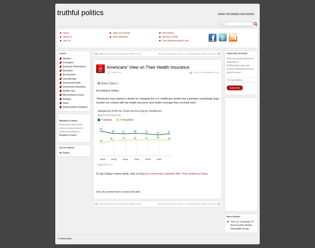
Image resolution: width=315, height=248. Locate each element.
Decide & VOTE (170, 37)
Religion (67, 99)
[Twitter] (222, 38)
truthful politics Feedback (75, 107)
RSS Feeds (168, 33)
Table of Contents (121, 33)
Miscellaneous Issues (73, 95)
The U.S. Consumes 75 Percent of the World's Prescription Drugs (242, 225)
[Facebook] (212, 38)
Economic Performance (74, 66)
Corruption (68, 62)
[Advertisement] (241, 153)
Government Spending (74, 87)
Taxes (66, 103)
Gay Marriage (69, 79)
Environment (69, 74)
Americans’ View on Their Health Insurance (148, 67)
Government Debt (71, 83)
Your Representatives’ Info (175, 40)
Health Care (116, 72)
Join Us (67, 40)
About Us (67, 37)
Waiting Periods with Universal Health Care (119, 54)
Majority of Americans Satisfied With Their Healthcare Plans (173, 173)
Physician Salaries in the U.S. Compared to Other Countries (187, 54)
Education (68, 70)
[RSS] (233, 38)
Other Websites (120, 37)
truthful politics (80, 13)
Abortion (67, 58)
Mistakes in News (68, 120)
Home (66, 33)
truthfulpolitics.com (211, 72)
